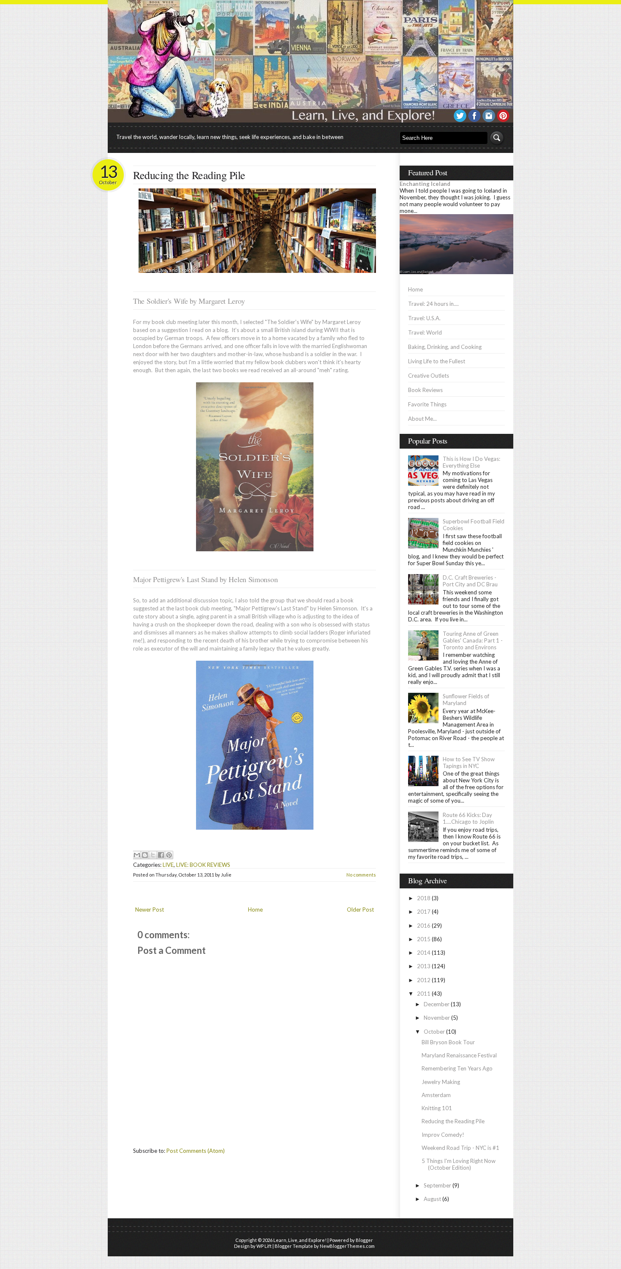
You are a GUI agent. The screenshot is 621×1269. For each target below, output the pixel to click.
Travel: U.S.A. (424, 318)
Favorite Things (427, 404)
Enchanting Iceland (425, 183)
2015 (423, 939)
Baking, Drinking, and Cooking (445, 346)
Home (255, 909)
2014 (423, 952)
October (434, 1031)
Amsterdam (436, 1095)
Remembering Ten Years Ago (457, 1068)
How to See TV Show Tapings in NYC (469, 762)
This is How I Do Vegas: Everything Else (471, 462)
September (437, 1185)
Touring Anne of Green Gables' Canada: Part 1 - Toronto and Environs (473, 640)
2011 (423, 993)
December (436, 1004)
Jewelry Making (441, 1081)
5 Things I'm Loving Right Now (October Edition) (459, 1164)
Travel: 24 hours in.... (433, 303)
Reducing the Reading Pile (189, 175)
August (432, 1198)
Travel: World (425, 332)
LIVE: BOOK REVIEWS (203, 864)
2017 (423, 911)
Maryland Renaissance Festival (459, 1055)
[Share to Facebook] (161, 855)
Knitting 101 (437, 1108)
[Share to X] (153, 855)
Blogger (364, 1240)
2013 (423, 966)
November (437, 1017)
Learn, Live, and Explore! (300, 1240)
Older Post (360, 909)
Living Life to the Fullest (436, 361)
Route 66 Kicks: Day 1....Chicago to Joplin (468, 818)
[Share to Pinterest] (169, 855)
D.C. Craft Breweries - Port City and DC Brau (470, 581)
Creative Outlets (428, 375)
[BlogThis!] (145, 855)
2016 (423, 925)
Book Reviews (425, 390)
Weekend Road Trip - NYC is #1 (460, 1147)
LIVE (168, 864)
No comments (361, 874)
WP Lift (264, 1246)
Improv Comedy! (443, 1134)
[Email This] (137, 855)
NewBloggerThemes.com (347, 1246)
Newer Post (149, 909)
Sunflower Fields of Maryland (466, 699)
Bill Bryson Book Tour (448, 1042)
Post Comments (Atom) (195, 1150)
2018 (423, 898)
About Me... (422, 418)
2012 (423, 980)
